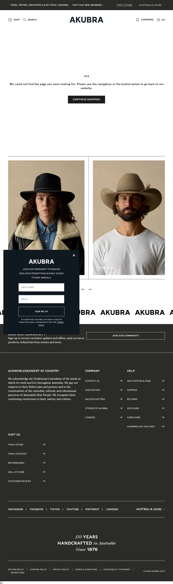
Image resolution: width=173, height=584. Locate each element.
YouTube (73, 509)
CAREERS (90, 417)
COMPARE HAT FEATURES (141, 426)
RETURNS (132, 399)
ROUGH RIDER (106, 267)
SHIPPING (132, 390)
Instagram (15, 509)
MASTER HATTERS (95, 399)
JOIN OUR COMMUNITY (125, 335)
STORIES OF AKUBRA (96, 408)
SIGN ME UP (41, 311)
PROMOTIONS (17, 572)
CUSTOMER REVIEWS (19, 481)
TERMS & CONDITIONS (86, 569)
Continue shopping (86, 99)
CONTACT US (92, 381)
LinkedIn (112, 509)
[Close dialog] (74, 255)
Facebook (36, 509)
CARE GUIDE (133, 417)
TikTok (55, 509)
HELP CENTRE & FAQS (139, 381)
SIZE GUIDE (133, 408)
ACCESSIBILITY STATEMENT (116, 569)
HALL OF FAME (16, 472)
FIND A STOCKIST (17, 453)
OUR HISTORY (93, 390)
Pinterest (92, 509)
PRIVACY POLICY (61, 569)
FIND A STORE (124, 5)
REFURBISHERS (16, 463)
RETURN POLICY (16, 569)
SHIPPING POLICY (38, 569)
